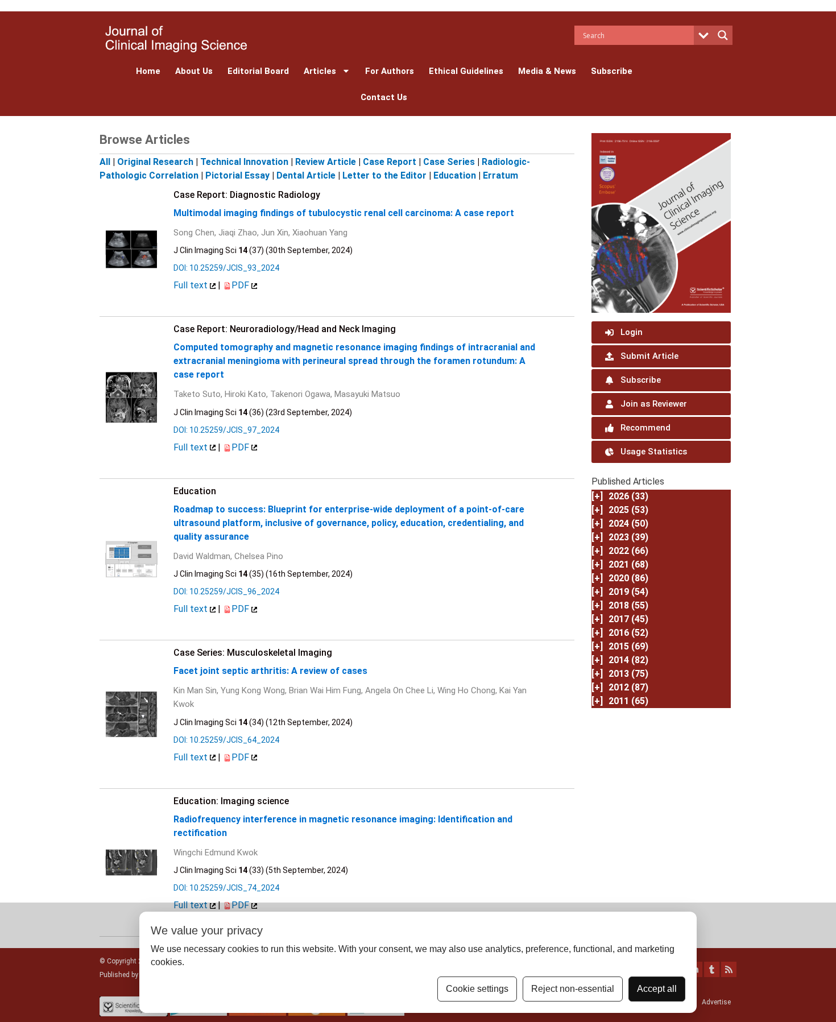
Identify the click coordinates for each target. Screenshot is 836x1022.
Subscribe (611, 71)
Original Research (155, 161)
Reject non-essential (572, 989)
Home (148, 71)
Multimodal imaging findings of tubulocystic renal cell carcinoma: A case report (343, 213)
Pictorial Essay (237, 175)
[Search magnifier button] (722, 35)
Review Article (325, 161)
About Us (194, 71)
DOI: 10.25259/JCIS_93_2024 (226, 267)
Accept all (657, 989)
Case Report (389, 161)
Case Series (449, 161)
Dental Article (306, 175)
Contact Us (384, 97)
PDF (241, 285)
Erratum (500, 175)
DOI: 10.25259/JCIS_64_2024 (226, 739)
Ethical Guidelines (466, 71)
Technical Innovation (244, 161)
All (105, 161)
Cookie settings (477, 989)
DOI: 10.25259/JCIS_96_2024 (226, 591)
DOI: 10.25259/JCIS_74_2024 (226, 887)
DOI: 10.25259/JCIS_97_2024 (226, 430)
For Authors (389, 71)
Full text (191, 285)
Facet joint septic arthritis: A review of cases (270, 670)
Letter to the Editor (384, 175)
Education (454, 175)
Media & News (547, 71)
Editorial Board (258, 71)
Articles (320, 71)
